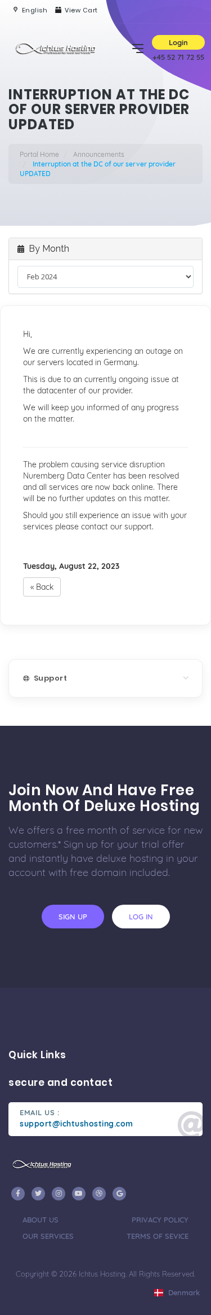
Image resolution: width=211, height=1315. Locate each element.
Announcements (98, 154)
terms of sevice (157, 1236)
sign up (73, 916)
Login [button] (178, 42)
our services (48, 1236)
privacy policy (160, 1219)
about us (41, 1219)
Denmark (183, 1292)
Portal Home (39, 154)
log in (141, 916)
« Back (41, 587)
